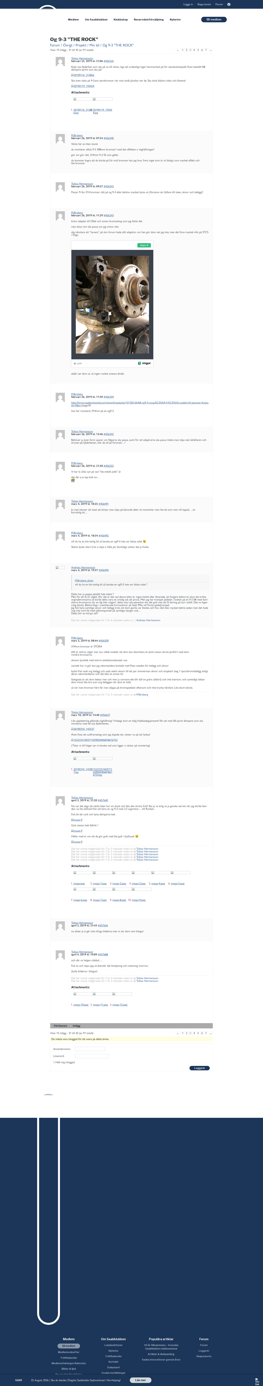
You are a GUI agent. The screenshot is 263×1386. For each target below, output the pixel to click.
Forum (219, 4)
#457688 (103, 954)
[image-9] (140, 819)
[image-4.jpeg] (161, 876)
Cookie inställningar (114, 1372)
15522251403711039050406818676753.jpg (102, 772)
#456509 (104, 640)
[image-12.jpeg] (122, 997)
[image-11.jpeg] (102, 997)
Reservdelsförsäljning (149, 19)
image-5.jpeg (177, 883)
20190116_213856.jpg (83, 111)
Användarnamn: (61, 1049)
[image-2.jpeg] (122, 876)
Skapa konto (204, 4)
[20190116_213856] (140, 75)
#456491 (104, 504)
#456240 (109, 138)
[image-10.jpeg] (83, 997)
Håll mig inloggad (65, 1062)
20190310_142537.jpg (83, 771)
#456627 (105, 715)
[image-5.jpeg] (180, 876)
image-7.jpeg (100, 900)
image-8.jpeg (119, 900)
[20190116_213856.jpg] (83, 103)
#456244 (109, 397)
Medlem (73, 19)
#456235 (109, 61)
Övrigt (67, 45)
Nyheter (175, 19)
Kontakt (113, 1361)
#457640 (103, 800)
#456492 (104, 535)
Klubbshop (121, 19)
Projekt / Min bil (87, 45)
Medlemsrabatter (68, 1352)
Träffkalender (68, 1357)
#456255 (109, 466)
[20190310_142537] (140, 729)
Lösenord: (58, 1056)
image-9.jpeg (139, 900)
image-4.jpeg (158, 883)
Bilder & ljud (69, 1368)
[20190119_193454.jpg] (102, 103)
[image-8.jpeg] (122, 893)
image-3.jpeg (139, 883)
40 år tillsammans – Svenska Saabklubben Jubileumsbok (161, 1347)
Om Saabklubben (96, 19)
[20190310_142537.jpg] (83, 762)
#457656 (103, 925)
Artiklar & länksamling (161, 1354)
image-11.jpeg (100, 1004)
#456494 (104, 570)
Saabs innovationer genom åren (161, 1359)
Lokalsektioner (113, 1345)
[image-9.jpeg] (141, 893)
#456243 (109, 215)
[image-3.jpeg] (141, 876)
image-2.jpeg (119, 883)
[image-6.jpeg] (83, 893)
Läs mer (140, 1380)
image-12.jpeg (119, 1004)
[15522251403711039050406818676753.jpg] (102, 762)
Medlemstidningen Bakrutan (69, 1363)
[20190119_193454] (140, 86)
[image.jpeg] (83, 876)
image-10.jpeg (81, 1004)
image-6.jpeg (80, 900)
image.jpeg (79, 883)
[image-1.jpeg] (102, 876)
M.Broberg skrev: (84, 580)
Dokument (113, 1367)
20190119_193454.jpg (102, 111)
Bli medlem (214, 19)
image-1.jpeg (100, 883)
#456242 (109, 186)
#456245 (109, 434)
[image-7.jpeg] (102, 893)
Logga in (188, 4)
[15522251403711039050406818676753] (140, 740)
